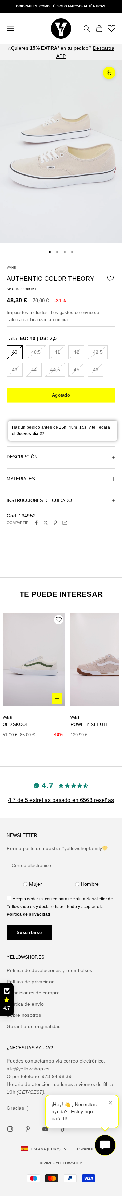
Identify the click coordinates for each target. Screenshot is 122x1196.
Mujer (35, 884)
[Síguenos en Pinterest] (27, 1129)
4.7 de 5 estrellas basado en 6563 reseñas (61, 800)
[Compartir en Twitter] (45, 522)
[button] (7, 999)
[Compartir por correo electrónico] (64, 522)
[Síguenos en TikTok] (63, 1129)
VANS (11, 267)
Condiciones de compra (33, 992)
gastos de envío (76, 312)
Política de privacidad (28, 914)
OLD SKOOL (15, 724)
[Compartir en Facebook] (36, 522)
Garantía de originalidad (34, 1026)
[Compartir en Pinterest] (55, 522)
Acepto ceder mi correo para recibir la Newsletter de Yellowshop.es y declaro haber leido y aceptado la (60, 906)
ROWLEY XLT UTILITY (91, 724)
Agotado (61, 395)
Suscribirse (29, 932)
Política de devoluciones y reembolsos (49, 970)
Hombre (90, 884)
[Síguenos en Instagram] (10, 1129)
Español (86, 1149)
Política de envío (25, 1004)
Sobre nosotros (24, 1015)
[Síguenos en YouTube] (45, 1129)
